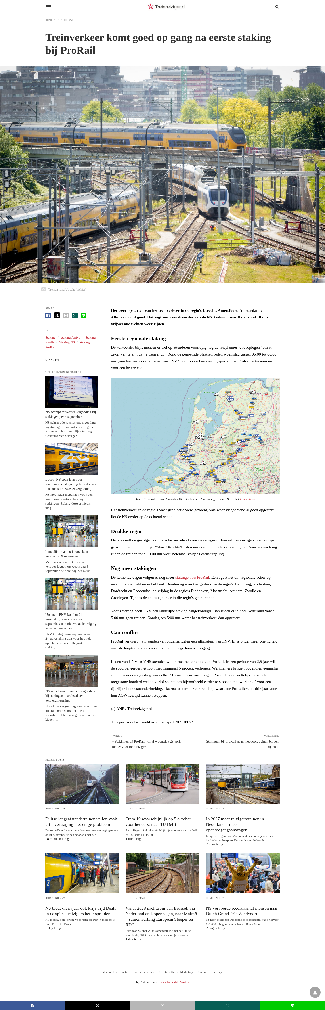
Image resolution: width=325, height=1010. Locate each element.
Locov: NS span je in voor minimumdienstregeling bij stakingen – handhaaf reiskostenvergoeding (71, 484)
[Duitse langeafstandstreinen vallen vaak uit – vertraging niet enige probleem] (82, 784)
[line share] (83, 315)
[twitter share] (57, 315)
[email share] (66, 315)
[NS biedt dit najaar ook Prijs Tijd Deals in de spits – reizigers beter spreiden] (82, 873)
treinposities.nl (247, 499)
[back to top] (315, 992)
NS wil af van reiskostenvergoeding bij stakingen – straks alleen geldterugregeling (70, 695)
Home (49, 808)
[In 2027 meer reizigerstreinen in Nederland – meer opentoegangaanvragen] (243, 784)
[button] (195, 436)
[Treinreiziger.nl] (167, 7)
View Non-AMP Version (175, 982)
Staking (50, 337)
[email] (162, 1005)
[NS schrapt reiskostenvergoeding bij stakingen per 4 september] (71, 392)
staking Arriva (70, 337)
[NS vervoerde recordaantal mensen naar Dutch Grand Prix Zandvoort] (243, 873)
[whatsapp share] (75, 315)
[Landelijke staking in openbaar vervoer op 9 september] (71, 531)
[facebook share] (48, 315)
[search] (277, 6)
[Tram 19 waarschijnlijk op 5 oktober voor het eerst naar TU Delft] (162, 784)
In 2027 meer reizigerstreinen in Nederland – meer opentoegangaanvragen (235, 824)
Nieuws (69, 20)
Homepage (52, 20)
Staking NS (67, 342)
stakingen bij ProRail (192, 577)
